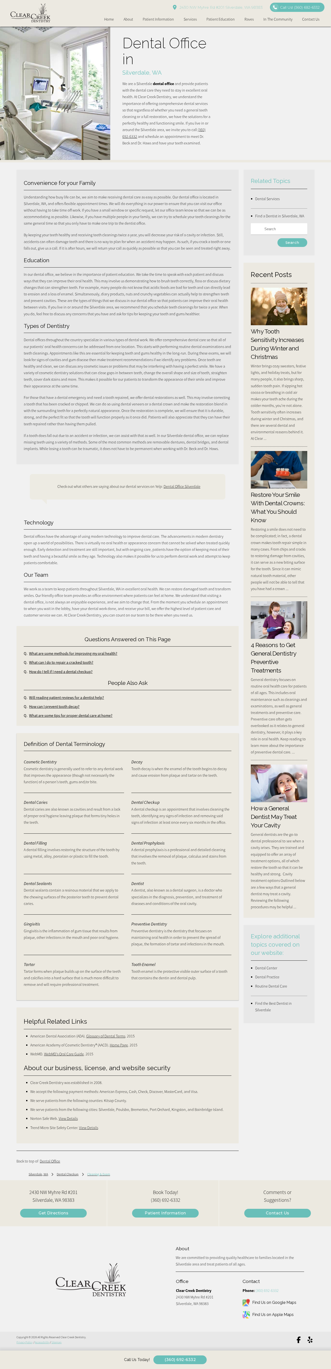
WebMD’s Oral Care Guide (64, 1054)
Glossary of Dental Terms (105, 1036)
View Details (68, 1118)
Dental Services (267, 199)
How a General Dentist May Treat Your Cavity (274, 817)
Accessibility (42, 1342)
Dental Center (266, 968)
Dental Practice (267, 977)
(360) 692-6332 (267, 1290)
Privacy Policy (24, 1342)
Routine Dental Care (271, 986)
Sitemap (56, 1342)
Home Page (119, 1045)
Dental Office (50, 1161)
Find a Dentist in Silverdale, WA (279, 216)
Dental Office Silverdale (182, 486)
